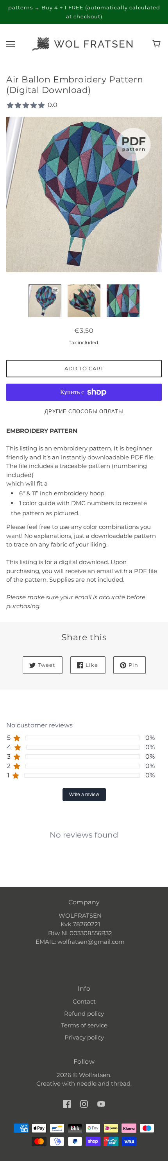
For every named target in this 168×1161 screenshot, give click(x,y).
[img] (66, 1104)
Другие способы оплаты (84, 411)
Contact (84, 1001)
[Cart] (157, 44)
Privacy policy (84, 1037)
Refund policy (84, 1013)
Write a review (84, 794)
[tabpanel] (84, 828)
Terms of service (84, 1025)
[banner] (82, 43)
